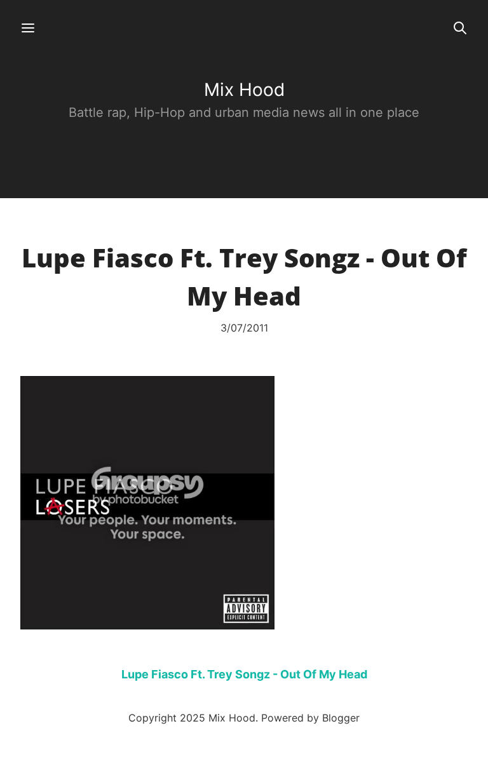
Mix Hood (244, 89)
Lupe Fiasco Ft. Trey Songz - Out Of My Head (244, 674)
